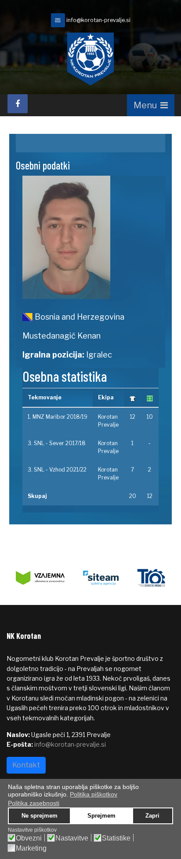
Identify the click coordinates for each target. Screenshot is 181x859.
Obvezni (29, 838)
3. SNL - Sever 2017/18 (57, 443)
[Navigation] (150, 105)
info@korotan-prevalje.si (98, 20)
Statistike (116, 838)
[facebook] (17, 103)
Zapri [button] (152, 816)
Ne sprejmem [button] (40, 816)
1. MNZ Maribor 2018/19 (57, 416)
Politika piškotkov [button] (93, 794)
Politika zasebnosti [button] (33, 803)
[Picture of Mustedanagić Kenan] (90, 237)
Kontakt (26, 765)
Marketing (31, 848)
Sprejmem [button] (101, 816)
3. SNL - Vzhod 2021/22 (57, 469)
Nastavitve (71, 838)
